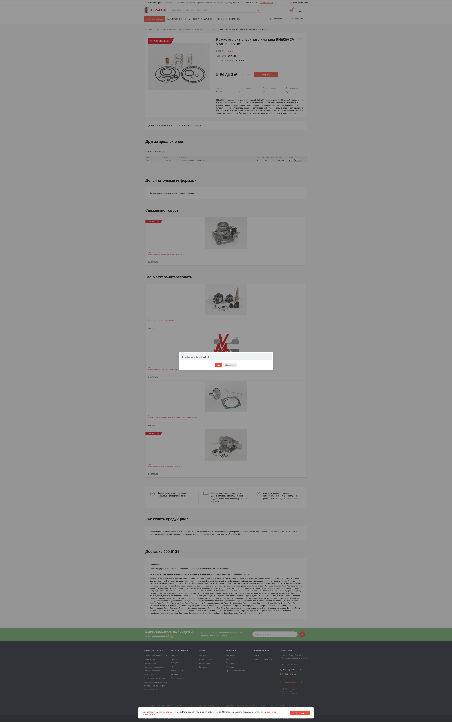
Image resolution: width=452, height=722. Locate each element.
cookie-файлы (165, 711)
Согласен (300, 713)
